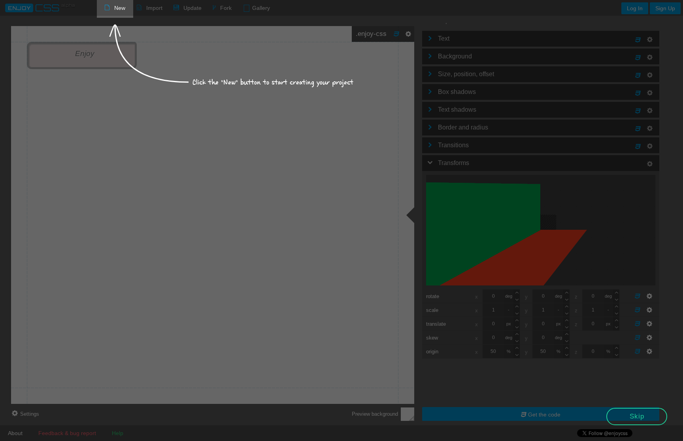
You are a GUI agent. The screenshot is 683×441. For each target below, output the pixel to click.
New (119, 8)
